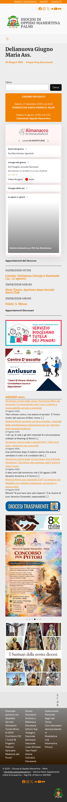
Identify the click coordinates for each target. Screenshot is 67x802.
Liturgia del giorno (33, 171)
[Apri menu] (7, 39)
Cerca (8, 82)
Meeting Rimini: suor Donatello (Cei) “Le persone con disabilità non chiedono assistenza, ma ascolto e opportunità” (32, 483)
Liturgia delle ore (33, 188)
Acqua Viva (32, 62)
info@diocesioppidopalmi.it (17, 771)
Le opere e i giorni (33, 224)
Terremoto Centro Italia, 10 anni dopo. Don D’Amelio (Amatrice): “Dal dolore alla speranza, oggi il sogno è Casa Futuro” (32, 463)
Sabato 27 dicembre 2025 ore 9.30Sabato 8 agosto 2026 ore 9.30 (33, 107)
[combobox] (26, 87)
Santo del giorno (33, 151)
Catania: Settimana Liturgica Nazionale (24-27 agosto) (32, 277)
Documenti (46, 62)
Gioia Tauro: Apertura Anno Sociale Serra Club (29, 291)
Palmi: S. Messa (16, 304)
